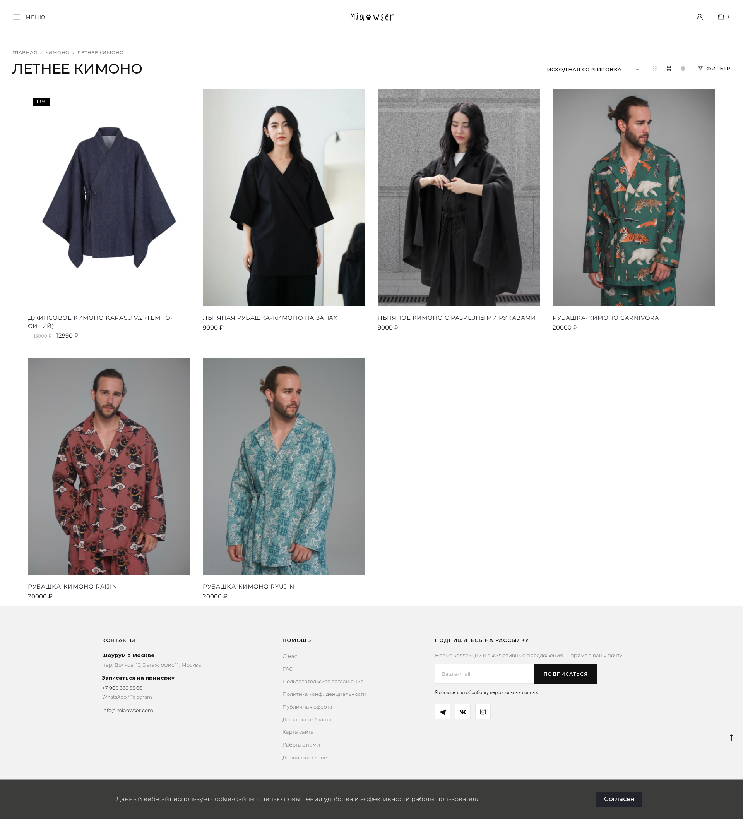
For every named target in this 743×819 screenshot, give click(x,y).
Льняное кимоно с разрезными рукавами (457, 317)
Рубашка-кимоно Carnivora (606, 317)
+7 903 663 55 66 (122, 688)
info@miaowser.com (127, 710)
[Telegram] (442, 711)
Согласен (619, 799)
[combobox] (593, 69)
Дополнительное (304, 757)
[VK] (463, 711)
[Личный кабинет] (699, 17)
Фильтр (718, 68)
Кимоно (57, 52)
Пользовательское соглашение (323, 681)
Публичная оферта (307, 707)
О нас (289, 656)
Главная (24, 52)
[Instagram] (483, 711)
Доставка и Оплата (307, 719)
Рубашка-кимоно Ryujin (248, 586)
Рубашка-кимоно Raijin (72, 586)
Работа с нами (301, 745)
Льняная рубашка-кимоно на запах (270, 317)
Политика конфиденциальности (324, 694)
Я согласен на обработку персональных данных (486, 692)
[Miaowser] (371, 17)
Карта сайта (298, 732)
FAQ (287, 669)
